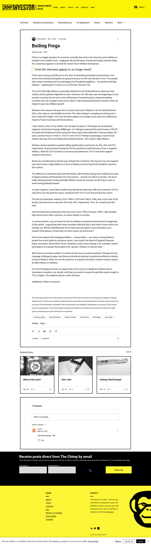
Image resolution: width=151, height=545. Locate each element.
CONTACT (50, 506)
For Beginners (83, 22)
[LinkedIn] (91, 528)
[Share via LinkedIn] (44, 331)
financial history (55, 317)
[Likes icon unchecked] (39, 440)
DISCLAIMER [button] (51, 516)
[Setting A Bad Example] (114, 366)
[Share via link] (50, 331)
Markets (109, 22)
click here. (110, 512)
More (119, 22)
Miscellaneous (65, 22)
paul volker (109, 317)
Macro (97, 22)
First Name (23, 466)
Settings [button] (118, 541)
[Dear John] (75, 366)
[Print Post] (56, 331)
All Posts (24, 22)
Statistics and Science (43, 22)
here (128, 460)
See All (128, 352)
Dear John (66, 379)
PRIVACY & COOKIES (54, 513)
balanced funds (70, 317)
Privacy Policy (93, 541)
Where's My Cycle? (32, 379)
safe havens (84, 317)
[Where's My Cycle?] (37, 366)
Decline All (129, 541)
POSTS (48, 503)
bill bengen (97, 317)
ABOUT (48, 500)
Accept (140, 541)
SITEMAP (49, 520)
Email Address (53, 466)
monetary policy (39, 317)
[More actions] (117, 39)
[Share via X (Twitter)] (39, 331)
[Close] (148, 541)
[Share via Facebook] (33, 331)
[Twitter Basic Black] (95, 528)
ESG (47, 510)
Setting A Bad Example (110, 379)
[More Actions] (117, 430)
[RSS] (98, 528)
